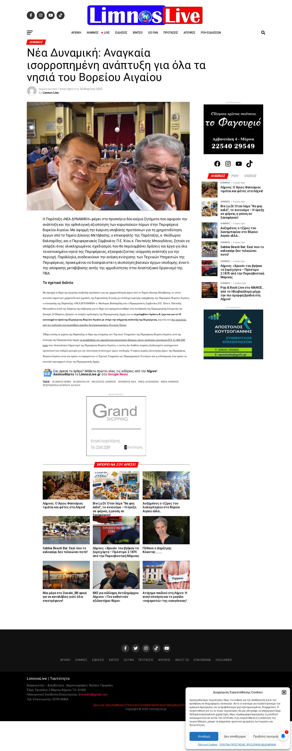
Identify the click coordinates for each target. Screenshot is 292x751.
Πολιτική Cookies (208, 744)
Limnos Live (51, 92)
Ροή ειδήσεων (211, 32)
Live (107, 32)
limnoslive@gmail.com (93, 694)
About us (182, 660)
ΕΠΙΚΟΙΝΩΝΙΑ (202, 660)
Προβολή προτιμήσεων (268, 736)
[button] (284, 692)
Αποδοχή (204, 736)
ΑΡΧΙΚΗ (76, 32)
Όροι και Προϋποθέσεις (109, 705)
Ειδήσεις (121, 32)
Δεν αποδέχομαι (235, 736)
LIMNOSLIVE (82, 382)
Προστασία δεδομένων (166, 705)
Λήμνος (93, 32)
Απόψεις (189, 32)
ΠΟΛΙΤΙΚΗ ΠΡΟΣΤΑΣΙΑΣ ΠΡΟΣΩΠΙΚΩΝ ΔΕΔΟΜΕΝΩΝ (247, 744)
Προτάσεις (170, 32)
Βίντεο (138, 32)
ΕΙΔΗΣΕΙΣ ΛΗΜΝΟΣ (104, 382)
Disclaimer (224, 660)
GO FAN (153, 32)
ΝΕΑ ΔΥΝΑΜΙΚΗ (149, 382)
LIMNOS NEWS (62, 382)
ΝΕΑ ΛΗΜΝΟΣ (170, 382)
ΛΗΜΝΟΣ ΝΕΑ (128, 382)
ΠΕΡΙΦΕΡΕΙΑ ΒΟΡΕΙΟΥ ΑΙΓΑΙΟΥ (62, 385)
